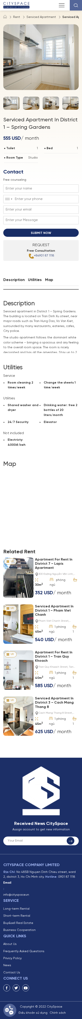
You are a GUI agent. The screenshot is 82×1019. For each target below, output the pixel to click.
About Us (10, 944)
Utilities (35, 280)
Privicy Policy (12, 958)
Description (14, 280)
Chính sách (58, 1013)
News (7, 965)
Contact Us (11, 972)
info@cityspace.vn (16, 895)
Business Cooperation (19, 930)
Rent (16, 17)
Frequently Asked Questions (23, 951)
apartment (25, 311)
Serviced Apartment (41, 17)
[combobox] (8, 199)
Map (49, 280)
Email (7, 883)
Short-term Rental (16, 916)
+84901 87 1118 (44, 255)
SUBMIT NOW (41, 233)
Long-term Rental (16, 909)
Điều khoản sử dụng (33, 1013)
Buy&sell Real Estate (18, 923)
